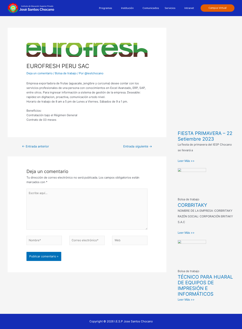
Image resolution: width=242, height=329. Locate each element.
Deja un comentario (39, 73)
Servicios (170, 8)
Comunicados (151, 8)
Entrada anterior (35, 146)
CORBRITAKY (192, 205)
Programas (105, 8)
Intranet (189, 8)
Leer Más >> (186, 161)
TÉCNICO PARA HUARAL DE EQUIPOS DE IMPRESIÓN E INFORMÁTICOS (205, 285)
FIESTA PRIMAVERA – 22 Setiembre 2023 (205, 136)
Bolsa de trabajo (66, 73)
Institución (127, 8)
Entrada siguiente (137, 146)
